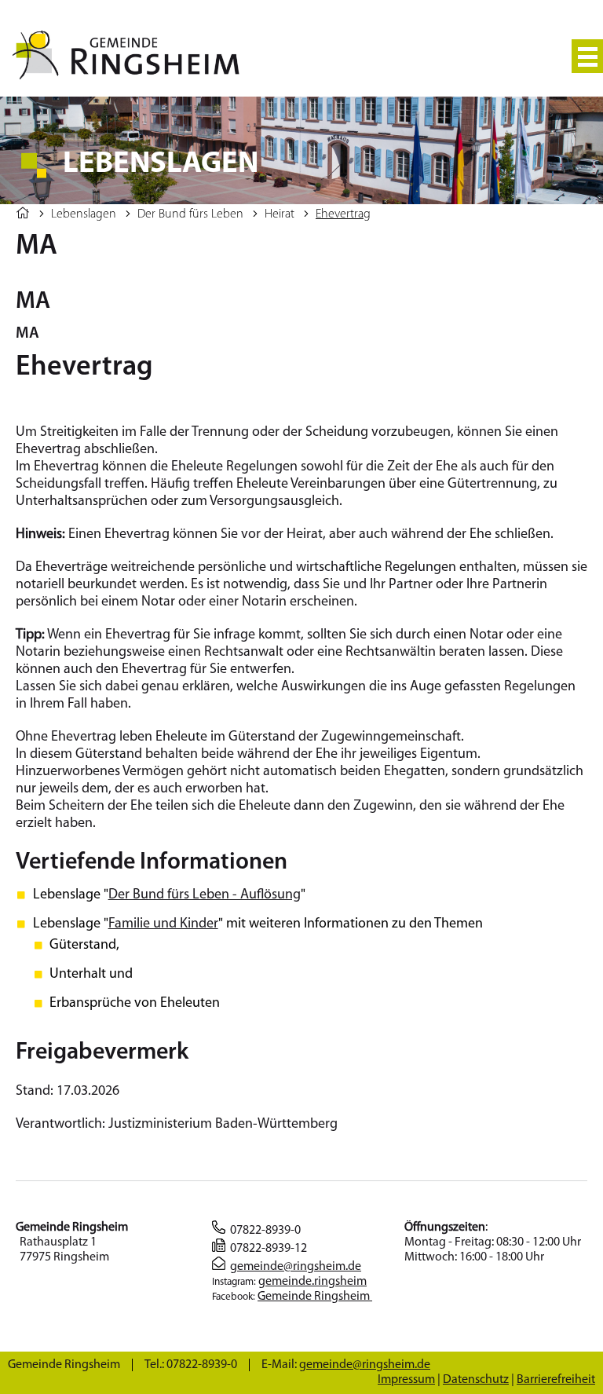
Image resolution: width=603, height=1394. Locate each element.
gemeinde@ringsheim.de (295, 1266)
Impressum (406, 1380)
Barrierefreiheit (556, 1380)
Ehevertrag (343, 214)
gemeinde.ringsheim (312, 1281)
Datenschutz (476, 1380)
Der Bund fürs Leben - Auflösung (204, 895)
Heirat (279, 214)
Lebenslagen (83, 214)
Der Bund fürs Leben (190, 214)
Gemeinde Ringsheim (315, 1296)
